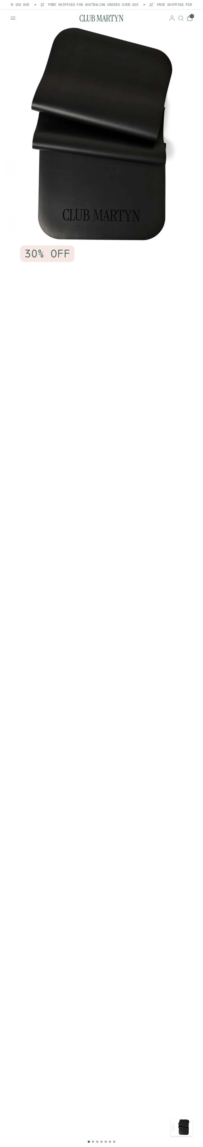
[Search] (181, 18)
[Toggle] (173, 1127)
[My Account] (172, 18)
